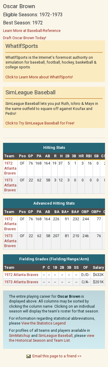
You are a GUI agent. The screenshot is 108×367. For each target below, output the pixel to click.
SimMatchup (19, 335)
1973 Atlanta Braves (10, 185)
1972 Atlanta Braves (10, 168)
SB (96, 156)
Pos (22, 156)
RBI (89, 156)
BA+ (65, 211)
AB (47, 156)
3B (74, 156)
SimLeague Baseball (55, 335)
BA (56, 211)
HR (81, 156)
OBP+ (96, 211)
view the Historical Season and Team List (51, 338)
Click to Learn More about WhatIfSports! (39, 77)
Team (9, 156)
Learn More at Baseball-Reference (32, 30)
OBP (85, 211)
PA (39, 156)
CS (103, 156)
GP (30, 156)
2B (67, 156)
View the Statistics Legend (43, 323)
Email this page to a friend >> (57, 356)
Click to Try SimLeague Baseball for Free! (39, 123)
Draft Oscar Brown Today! (24, 38)
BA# (75, 211)
